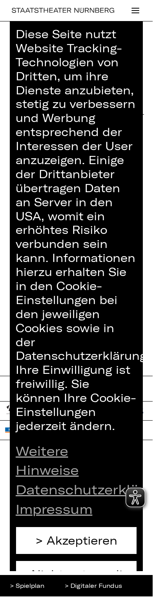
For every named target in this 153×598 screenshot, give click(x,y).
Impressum (54, 509)
